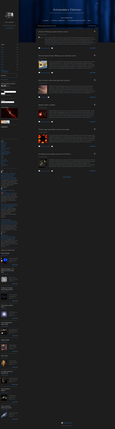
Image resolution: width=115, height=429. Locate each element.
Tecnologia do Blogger (68, 423)
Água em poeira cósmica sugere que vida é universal (54, 80)
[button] (94, 32)
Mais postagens (67, 177)
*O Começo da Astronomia (58, 20)
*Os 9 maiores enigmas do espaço (76, 20)
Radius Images (70, 425)
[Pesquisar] (97, 4)
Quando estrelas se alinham (46, 105)
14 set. (2, 52)
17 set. (2, 59)
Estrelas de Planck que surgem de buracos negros (53, 32)
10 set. (2, 47)
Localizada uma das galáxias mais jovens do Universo (54, 154)
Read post (92, 48)
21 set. (2, 62)
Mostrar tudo (92, 25)
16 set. (2, 57)
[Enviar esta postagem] (52, 48)
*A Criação (45, 20)
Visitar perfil (9, 27)
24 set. (2, 69)
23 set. (2, 67)
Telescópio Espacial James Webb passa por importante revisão (57, 56)
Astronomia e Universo (67, 9)
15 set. (2, 54)
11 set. (2, 49)
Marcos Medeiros (9, 22)
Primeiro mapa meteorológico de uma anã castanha (53, 129)
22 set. (2, 64)
